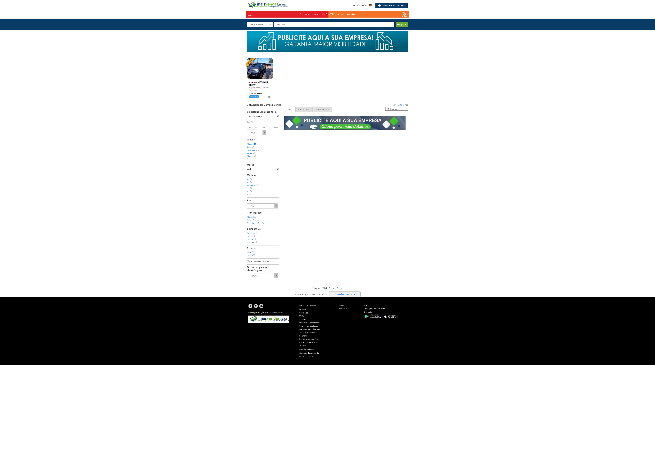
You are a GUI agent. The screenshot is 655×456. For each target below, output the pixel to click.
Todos (289, 109)
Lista (400, 105)
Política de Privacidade (309, 323)
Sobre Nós (303, 313)
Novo (249, 252)
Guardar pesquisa (345, 294)
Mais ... (250, 159)
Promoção (342, 309)
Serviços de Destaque (308, 326)
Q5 (248, 188)
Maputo (250, 144)
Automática (252, 220)
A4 (248, 179)
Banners (303, 336)
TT (248, 191)
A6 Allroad (251, 185)
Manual (250, 217)
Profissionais (322, 109)
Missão (302, 310)
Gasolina (251, 233)
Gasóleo (250, 236)
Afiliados (341, 305)
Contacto (368, 312)
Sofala (249, 153)
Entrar (366, 305)
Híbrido (250, 239)
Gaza (249, 147)
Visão (301, 316)
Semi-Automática (254, 223)
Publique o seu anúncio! (374, 309)
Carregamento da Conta (309, 329)
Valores (302, 319)
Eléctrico (250, 242)
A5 (248, 182)
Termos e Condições (308, 332)
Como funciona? (306, 350)
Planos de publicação (308, 342)
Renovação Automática (309, 339)
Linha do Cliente (306, 356)
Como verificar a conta (309, 353)
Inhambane (252, 150)
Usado (250, 256)
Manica (250, 156)
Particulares (304, 109)
